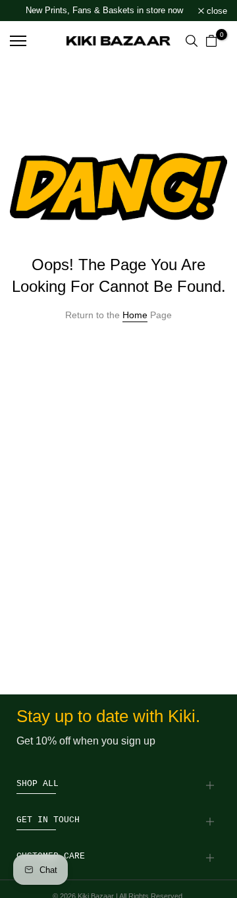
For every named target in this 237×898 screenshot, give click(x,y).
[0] (211, 41)
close (215, 11)
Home (134, 315)
